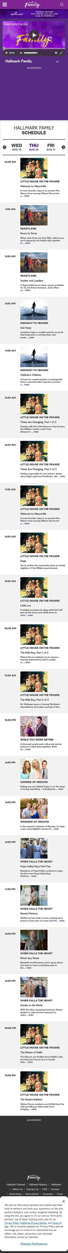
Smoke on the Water (31, 1005)
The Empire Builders (31, 1099)
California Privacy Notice (33, 1223)
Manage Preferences (34, 1243)
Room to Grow (28, 233)
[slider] (34, 48)
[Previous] (4, 147)
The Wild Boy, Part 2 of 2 (34, 700)
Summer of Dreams (34, 782)
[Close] (64, 1201)
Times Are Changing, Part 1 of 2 (38, 422)
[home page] (32, 5)
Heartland (28, 229)
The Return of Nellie (31, 1052)
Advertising (15, 1194)
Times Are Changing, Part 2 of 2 (38, 469)
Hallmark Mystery (38, 1185)
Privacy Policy (12, 1223)
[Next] (63, 147)
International (31, 1194)
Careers (55, 1189)
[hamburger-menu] (5, 4)
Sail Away (25, 328)
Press (60, 1194)
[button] (18, 38)
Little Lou (25, 605)
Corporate (47, 1194)
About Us (17, 1189)
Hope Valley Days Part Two (35, 866)
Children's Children (30, 375)
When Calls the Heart (36, 862)
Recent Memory (29, 913)
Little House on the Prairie (40, 181)
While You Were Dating (36, 740)
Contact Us (32, 1189)
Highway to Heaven (34, 323)
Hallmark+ (56, 1185)
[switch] (21, 52)
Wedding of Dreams (34, 822)
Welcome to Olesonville (33, 186)
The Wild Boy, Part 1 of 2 (34, 653)
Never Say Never (29, 958)
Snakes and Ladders (31, 281)
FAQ (44, 1189)
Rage (23, 561)
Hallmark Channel (16, 1185)
